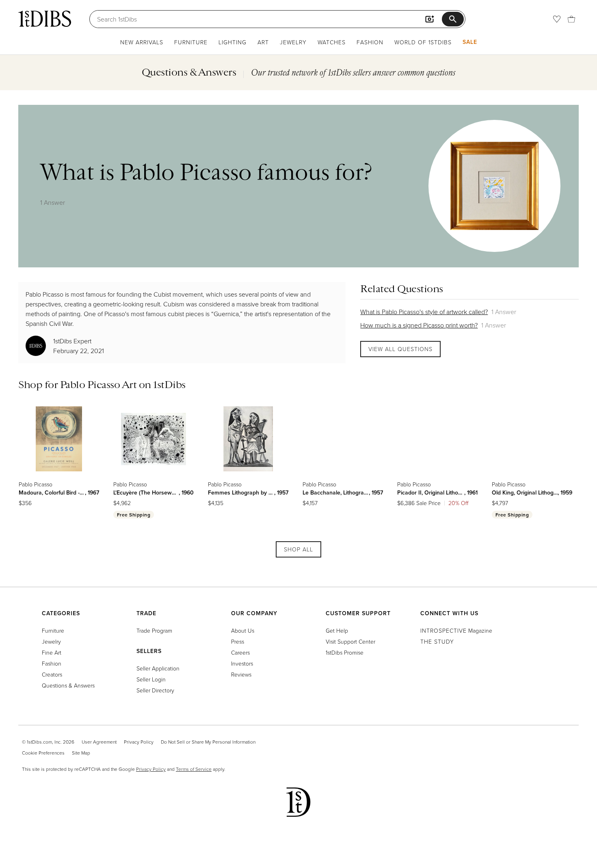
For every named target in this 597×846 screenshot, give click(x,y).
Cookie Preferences (43, 752)
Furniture (191, 42)
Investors (242, 663)
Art (263, 42)
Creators (52, 674)
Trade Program (154, 630)
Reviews (241, 674)
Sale (470, 42)
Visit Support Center (350, 641)
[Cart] (571, 19)
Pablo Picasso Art (98, 384)
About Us (242, 630)
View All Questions (400, 349)
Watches (332, 42)
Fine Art (51, 652)
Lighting (232, 42)
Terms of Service (194, 769)
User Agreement (99, 741)
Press (237, 641)
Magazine (456, 630)
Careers (240, 652)
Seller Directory (155, 690)
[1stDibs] (44, 19)
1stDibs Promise (344, 652)
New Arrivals (141, 42)
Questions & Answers (68, 685)
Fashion (370, 42)
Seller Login (151, 679)
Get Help (337, 630)
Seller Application (158, 668)
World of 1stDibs (423, 42)
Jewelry (293, 42)
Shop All (298, 549)
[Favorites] (556, 19)
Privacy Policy (139, 741)
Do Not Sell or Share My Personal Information (208, 741)
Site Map (81, 752)
